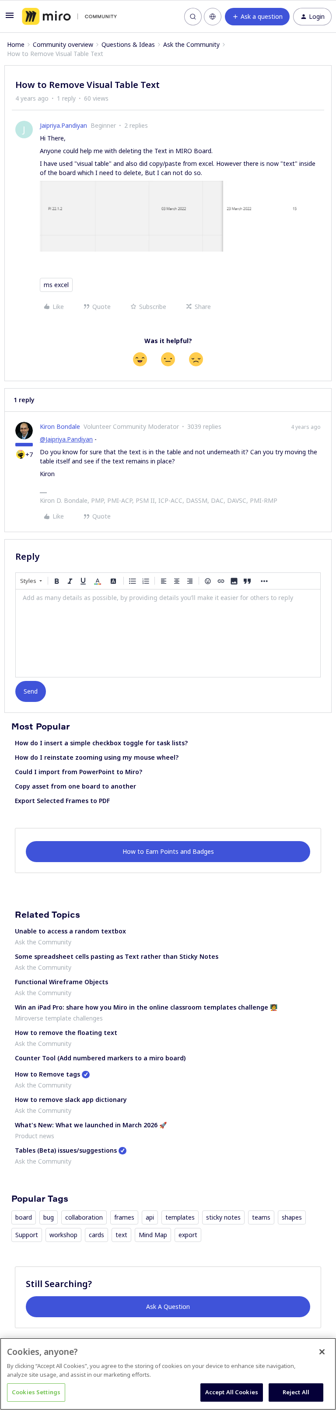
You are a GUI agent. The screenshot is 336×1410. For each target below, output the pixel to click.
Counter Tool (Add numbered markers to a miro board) (100, 1058)
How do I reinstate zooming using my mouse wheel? (96, 757)
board (23, 1217)
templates (180, 1217)
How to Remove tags (47, 1074)
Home (15, 44)
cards (96, 1235)
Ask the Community (191, 44)
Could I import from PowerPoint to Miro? (78, 772)
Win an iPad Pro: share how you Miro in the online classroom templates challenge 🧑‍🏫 (146, 1007)
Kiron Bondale (60, 426)
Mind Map (153, 1235)
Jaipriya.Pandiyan (63, 125)
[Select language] (212, 16)
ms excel (56, 285)
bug (48, 1217)
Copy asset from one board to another (75, 786)
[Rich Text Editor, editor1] (168, 633)
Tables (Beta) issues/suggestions (66, 1150)
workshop (63, 1235)
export (187, 1235)
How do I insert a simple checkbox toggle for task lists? (101, 743)
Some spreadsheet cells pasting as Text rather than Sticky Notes (116, 956)
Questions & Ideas (128, 44)
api (150, 1217)
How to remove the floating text (66, 1032)
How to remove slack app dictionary (71, 1099)
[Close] (322, 1351)
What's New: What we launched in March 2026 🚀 (91, 1125)
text (121, 1235)
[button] (9, 18)
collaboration (84, 1217)
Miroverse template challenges (59, 1018)
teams (261, 1217)
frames (124, 1217)
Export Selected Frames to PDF (62, 800)
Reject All (296, 1392)
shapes (292, 1217)
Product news (34, 1136)
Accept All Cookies (231, 1392)
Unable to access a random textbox (70, 931)
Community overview (63, 44)
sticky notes (223, 1217)
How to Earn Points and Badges (168, 851)
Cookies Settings (36, 1392)
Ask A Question (168, 1306)
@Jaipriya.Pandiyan (66, 439)
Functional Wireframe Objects (61, 982)
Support (26, 1235)
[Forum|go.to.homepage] (69, 16)
